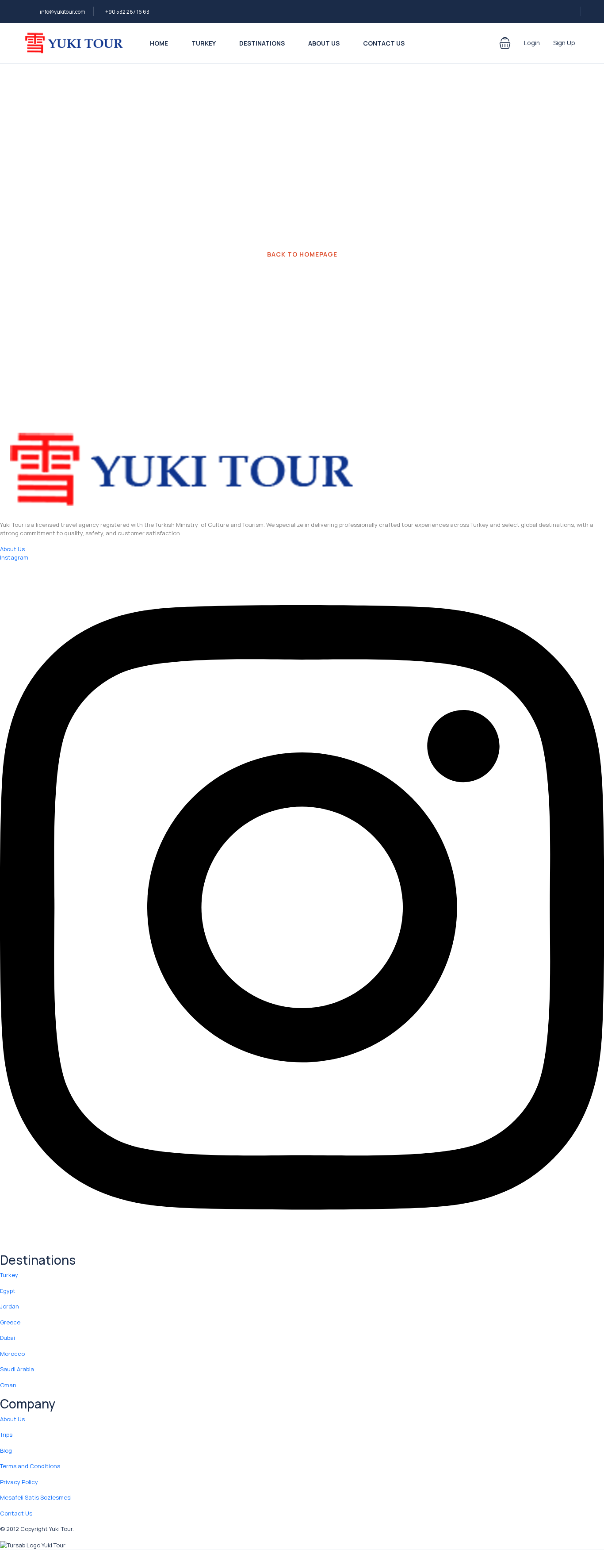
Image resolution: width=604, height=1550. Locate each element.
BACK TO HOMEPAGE (302, 254)
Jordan (9, 1306)
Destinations (262, 43)
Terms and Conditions (30, 1466)
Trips (6, 1435)
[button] (505, 43)
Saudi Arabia (17, 1369)
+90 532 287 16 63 (127, 11)
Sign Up (564, 42)
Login (532, 42)
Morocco (12, 1354)
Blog (6, 1450)
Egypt (7, 1291)
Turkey (203, 43)
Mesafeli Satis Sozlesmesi (36, 1497)
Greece (10, 1322)
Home (159, 43)
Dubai (7, 1338)
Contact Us (384, 43)
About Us (324, 43)
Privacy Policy (19, 1482)
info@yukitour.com (62, 11)
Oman (8, 1385)
